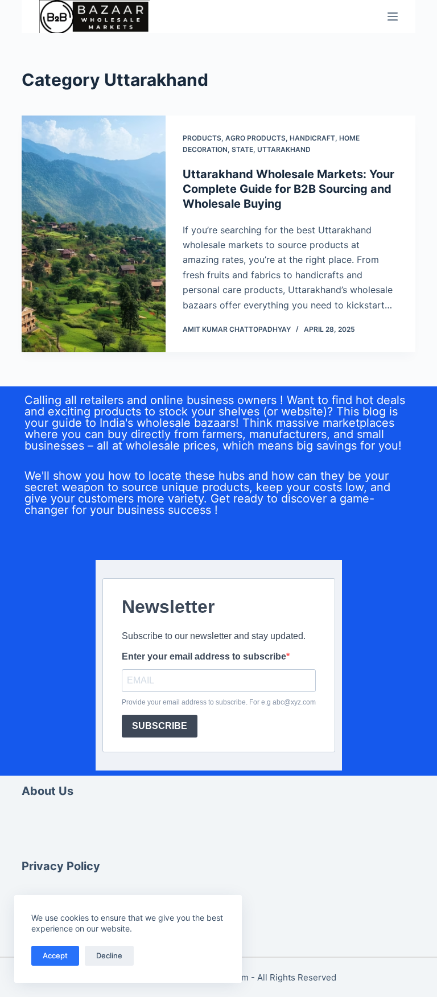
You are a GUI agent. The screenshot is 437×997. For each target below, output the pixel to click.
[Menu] (392, 16)
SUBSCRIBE (159, 726)
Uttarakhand (284, 149)
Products (202, 138)
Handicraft (312, 138)
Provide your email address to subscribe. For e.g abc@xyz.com (219, 702)
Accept (55, 955)
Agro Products (255, 138)
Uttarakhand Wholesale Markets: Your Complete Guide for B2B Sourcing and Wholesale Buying (288, 189)
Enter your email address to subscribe (204, 656)
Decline (109, 955)
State (242, 149)
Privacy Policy (61, 866)
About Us (47, 791)
